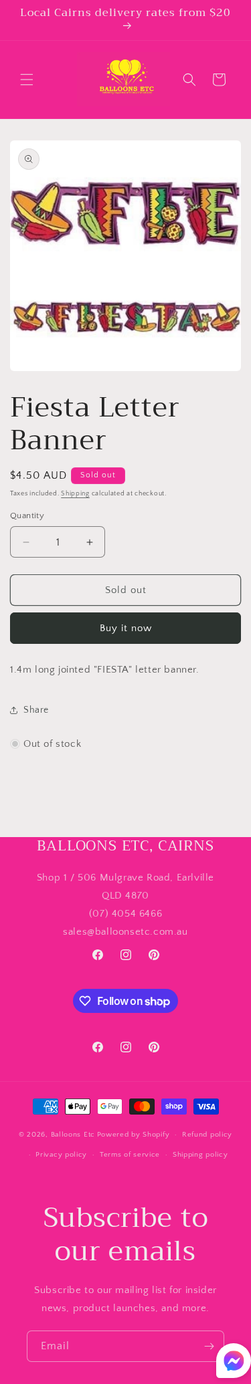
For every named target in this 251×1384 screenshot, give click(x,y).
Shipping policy (200, 1155)
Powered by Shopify (133, 1135)
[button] (26, 79)
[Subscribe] (209, 1346)
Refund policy (207, 1135)
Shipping (75, 493)
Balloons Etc (73, 1135)
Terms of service (130, 1155)
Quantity (27, 515)
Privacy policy (61, 1155)
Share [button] (36, 710)
